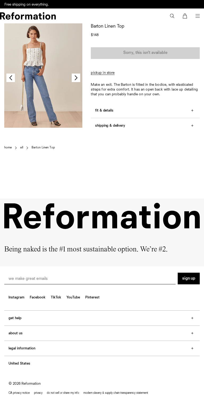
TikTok (56, 297)
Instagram (16, 297)
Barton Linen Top (43, 147)
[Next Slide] (76, 78)
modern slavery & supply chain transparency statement (115, 392)
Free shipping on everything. (27, 4)
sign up (188, 278)
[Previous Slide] (10, 78)
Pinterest (92, 297)
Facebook (37, 297)
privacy (38, 392)
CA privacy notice (19, 392)
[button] (172, 16)
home (8, 147)
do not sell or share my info (63, 392)
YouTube (73, 297)
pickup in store (102, 73)
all (21, 147)
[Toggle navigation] (197, 16)
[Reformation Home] (28, 16)
